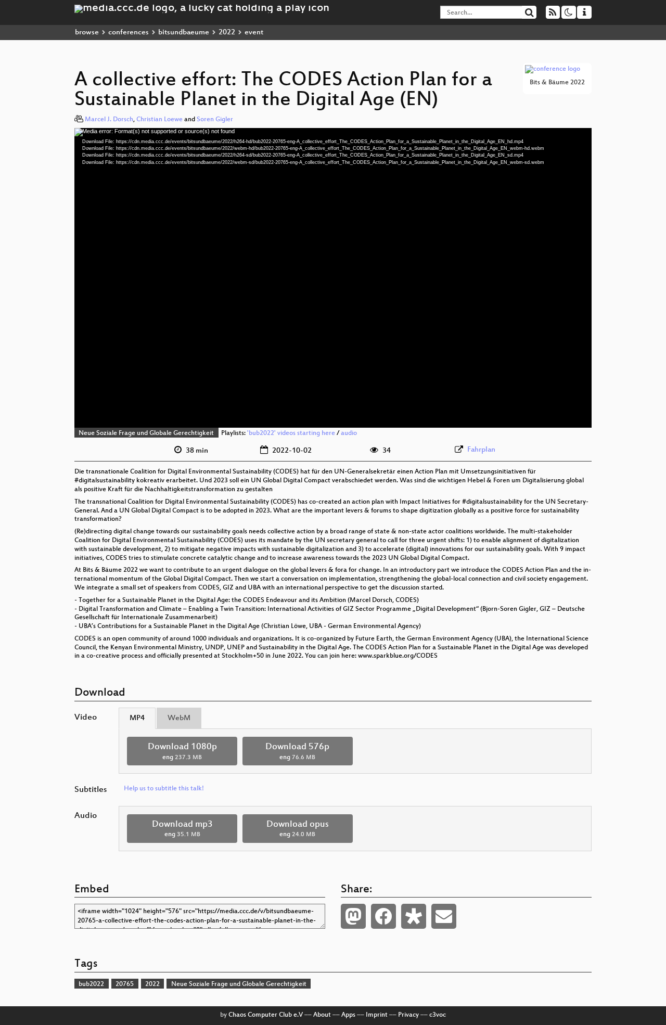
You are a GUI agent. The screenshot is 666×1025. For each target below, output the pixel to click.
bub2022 (91, 984)
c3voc (437, 1015)
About (322, 1015)
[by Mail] (443, 916)
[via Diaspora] (413, 916)
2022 (227, 32)
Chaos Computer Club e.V (265, 1015)
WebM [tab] (179, 718)
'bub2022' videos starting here (291, 433)
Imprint (377, 1015)
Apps (348, 1015)
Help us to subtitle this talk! (164, 788)
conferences (128, 32)
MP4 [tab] (137, 718)
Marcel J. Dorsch (109, 119)
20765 (125, 984)
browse (87, 32)
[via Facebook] (383, 916)
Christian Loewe (159, 119)
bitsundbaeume (183, 32)
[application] (333, 278)
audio (349, 433)
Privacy (408, 1015)
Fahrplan (481, 449)
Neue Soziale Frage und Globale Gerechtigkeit (146, 433)
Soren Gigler (215, 119)
